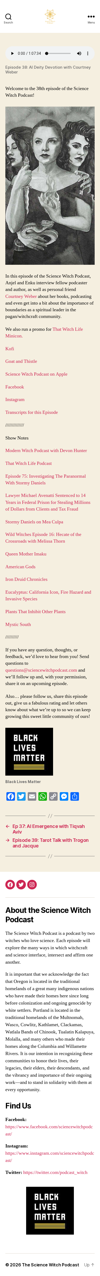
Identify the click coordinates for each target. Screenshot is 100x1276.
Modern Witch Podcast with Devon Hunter (46, 451)
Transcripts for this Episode (31, 412)
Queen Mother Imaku (25, 554)
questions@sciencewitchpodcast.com (41, 670)
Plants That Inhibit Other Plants (35, 612)
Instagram (15, 399)
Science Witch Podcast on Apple (36, 374)
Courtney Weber (21, 296)
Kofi (9, 349)
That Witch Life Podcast (28, 463)
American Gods (20, 567)
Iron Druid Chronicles (26, 579)
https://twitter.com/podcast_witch (55, 1172)
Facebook (14, 387)
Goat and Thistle (21, 361)
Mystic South (18, 624)
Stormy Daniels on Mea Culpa (34, 522)
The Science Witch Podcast (50, 1264)
